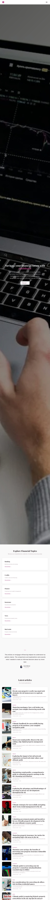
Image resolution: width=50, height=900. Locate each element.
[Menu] (46, 2)
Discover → (25, 283)
